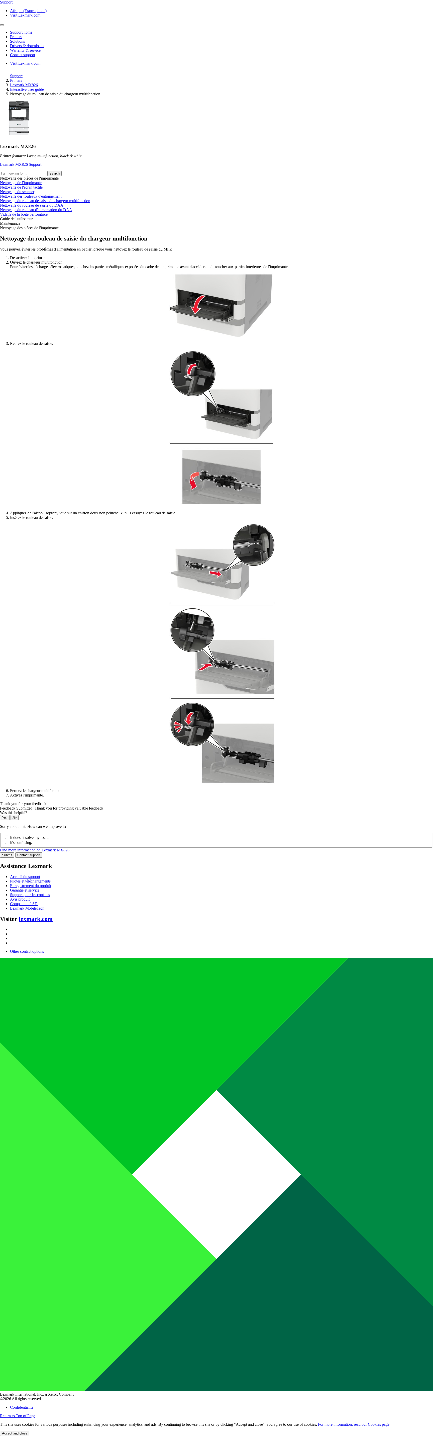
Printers (16, 80)
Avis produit (20, 899)
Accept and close (14, 1433)
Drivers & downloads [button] (27, 46)
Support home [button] (21, 32)
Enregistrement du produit (30, 886)
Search (54, 173)
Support (16, 76)
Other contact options (27, 951)
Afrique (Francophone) (28, 11)
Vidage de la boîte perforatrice (24, 214)
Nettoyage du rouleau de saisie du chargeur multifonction (45, 201)
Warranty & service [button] (25, 50)
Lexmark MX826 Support (20, 164)
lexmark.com (36, 919)
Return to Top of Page (17, 1416)
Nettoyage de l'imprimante (21, 183)
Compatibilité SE (24, 904)
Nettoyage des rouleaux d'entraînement (30, 196)
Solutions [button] (17, 41)
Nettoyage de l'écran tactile (21, 187)
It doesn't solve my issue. (29, 837)
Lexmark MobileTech (27, 908)
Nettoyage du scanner (17, 192)
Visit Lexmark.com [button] (25, 15)
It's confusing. (21, 842)
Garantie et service (24, 890)
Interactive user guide (27, 89)
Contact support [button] (22, 55)
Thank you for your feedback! (24, 804)
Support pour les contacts (30, 895)
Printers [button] (16, 37)
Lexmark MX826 (24, 85)
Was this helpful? (13, 813)
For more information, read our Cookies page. (354, 1424)
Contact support (28, 855)
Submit (7, 855)
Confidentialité (21, 1407)
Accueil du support (25, 876)
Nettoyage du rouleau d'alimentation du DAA (36, 210)
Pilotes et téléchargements (30, 881)
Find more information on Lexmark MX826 (34, 850)
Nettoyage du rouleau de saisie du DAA (31, 205)
